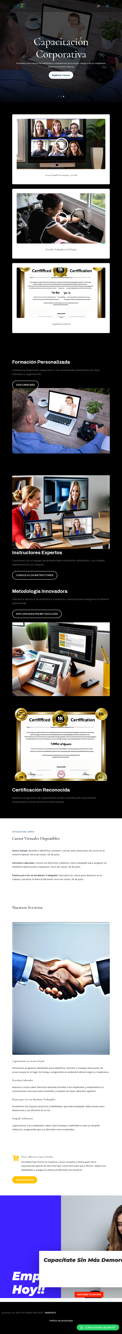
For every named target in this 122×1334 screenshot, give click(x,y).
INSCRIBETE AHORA (89, 1294)
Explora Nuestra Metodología (37, 614)
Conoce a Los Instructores (34, 575)
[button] (98, 1327)
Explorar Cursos (61, 75)
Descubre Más (25, 385)
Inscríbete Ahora (25, 1179)
